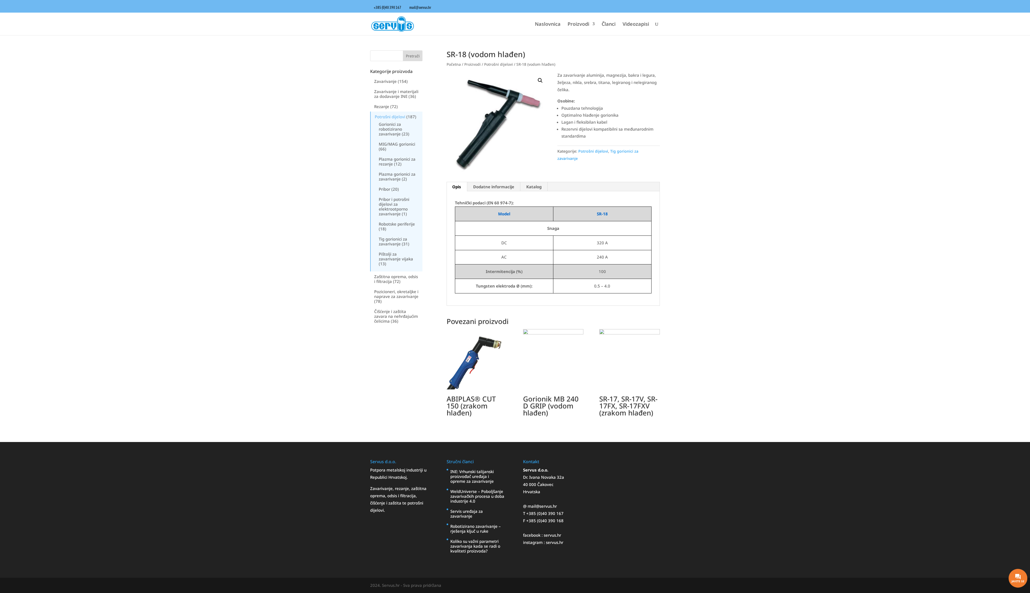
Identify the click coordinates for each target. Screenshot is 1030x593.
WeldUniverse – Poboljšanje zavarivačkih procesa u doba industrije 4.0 (477, 496)
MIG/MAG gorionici (397, 144)
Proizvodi (578, 24)
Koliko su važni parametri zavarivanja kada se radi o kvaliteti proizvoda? (475, 546)
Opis (456, 186)
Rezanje (381, 106)
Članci (609, 24)
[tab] (456, 186)
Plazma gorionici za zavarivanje (397, 176)
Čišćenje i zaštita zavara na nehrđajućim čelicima (396, 316)
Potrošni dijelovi (390, 116)
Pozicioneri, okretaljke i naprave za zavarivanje (396, 294)
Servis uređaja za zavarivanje (466, 514)
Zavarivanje (385, 81)
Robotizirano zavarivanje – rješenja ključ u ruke (475, 529)
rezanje (402, 488)
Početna (454, 64)
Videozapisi (636, 24)
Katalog (534, 186)
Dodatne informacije (493, 186)
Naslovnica (548, 24)
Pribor (384, 189)
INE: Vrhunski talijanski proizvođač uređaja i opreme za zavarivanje (472, 476)
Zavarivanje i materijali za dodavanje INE (396, 94)
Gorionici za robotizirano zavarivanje (390, 129)
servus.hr (552, 535)
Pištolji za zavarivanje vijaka (396, 256)
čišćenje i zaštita (386, 503)
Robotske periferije (397, 224)
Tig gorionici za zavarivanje (393, 241)
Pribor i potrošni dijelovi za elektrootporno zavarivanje (394, 206)
